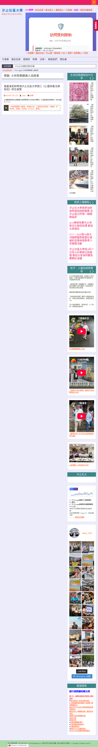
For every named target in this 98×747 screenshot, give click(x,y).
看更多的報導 (79, 517)
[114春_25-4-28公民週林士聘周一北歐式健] (88, 648)
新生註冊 (39, 10)
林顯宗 (18, 109)
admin (24, 96)
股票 (70, 53)
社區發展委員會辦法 (77, 724)
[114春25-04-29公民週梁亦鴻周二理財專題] (75, 661)
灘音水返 (40, 53)
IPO (64, 53)
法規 (42, 59)
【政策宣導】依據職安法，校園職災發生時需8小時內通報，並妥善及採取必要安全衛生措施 (81, 286)
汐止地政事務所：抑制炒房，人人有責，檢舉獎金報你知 (81, 305)
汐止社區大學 (12, 10)
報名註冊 (16, 59)
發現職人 (78, 53)
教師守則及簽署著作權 (77, 716)
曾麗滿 (52, 107)
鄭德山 (38, 109)
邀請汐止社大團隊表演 (77, 729)
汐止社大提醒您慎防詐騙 (25, 66)
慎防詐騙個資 (86, 10)
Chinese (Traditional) (18, 745)
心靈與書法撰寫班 (42, 107)
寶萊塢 (57, 53)
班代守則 (73, 718)
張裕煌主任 (31, 107)
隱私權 (63, 59)
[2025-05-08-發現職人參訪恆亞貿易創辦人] (75, 636)
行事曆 (69, 10)
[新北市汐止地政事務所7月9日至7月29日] (75, 547)
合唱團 (31, 53)
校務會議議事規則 (76, 722)
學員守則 (73, 720)
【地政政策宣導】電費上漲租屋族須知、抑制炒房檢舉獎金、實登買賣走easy (81, 298)
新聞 (35, 59)
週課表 (26, 59)
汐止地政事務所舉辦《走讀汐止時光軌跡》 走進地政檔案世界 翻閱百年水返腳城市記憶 (81, 278)
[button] (90, 78)
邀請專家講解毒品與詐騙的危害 (80, 292)
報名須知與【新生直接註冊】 (80, 701)
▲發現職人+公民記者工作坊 (79, 465)
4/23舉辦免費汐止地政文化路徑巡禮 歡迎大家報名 (81, 225)
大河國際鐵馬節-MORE (77, 349)
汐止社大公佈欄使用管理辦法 (80, 731)
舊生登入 (49, 10)
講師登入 (60, 10)
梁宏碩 (24, 109)
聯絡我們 (52, 59)
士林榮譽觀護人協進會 (17, 107)
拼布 (86, 53)
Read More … (8, 102)
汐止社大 (31, 109)
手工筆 (49, 53)
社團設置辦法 (74, 726)
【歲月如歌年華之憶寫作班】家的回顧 (91, 134)
